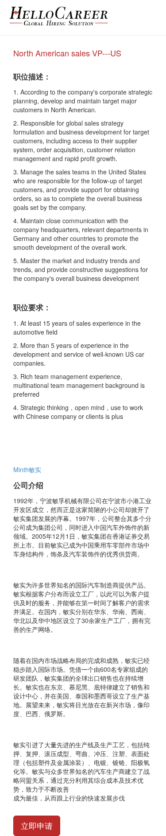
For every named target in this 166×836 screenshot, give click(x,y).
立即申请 (37, 825)
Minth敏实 (27, 469)
